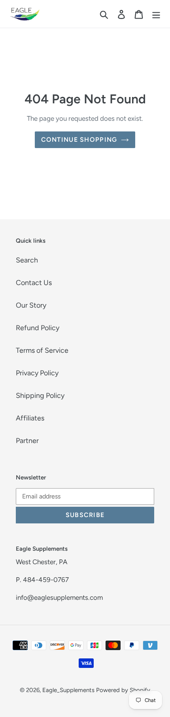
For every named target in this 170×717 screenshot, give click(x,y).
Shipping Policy (40, 395)
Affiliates (30, 418)
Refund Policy (37, 327)
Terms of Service (42, 350)
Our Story (31, 305)
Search (27, 260)
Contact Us (34, 282)
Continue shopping (79, 139)
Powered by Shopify (123, 690)
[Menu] (156, 14)
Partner (27, 440)
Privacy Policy (37, 373)
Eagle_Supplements (68, 690)
